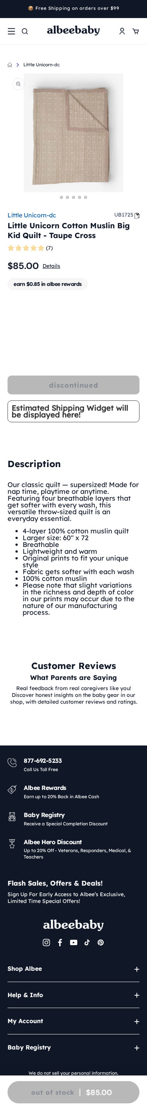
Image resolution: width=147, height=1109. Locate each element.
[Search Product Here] (25, 31)
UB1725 (123, 214)
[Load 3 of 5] (73, 197)
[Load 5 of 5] (86, 197)
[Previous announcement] (10, 9)
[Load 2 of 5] (67, 197)
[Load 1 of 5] (61, 197)
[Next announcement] (137, 9)
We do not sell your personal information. (73, 1073)
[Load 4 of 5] (80, 197)
